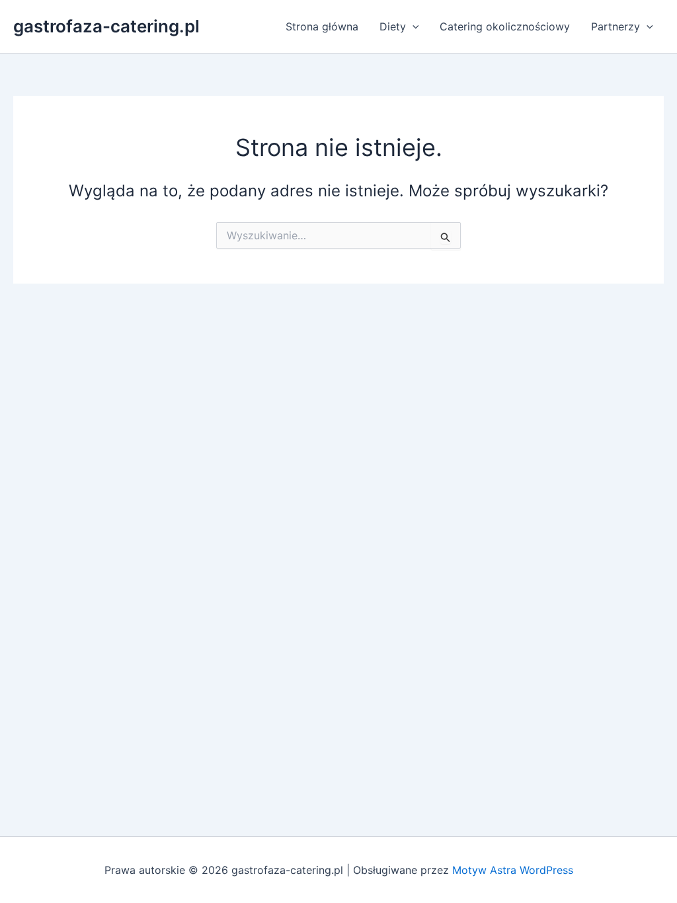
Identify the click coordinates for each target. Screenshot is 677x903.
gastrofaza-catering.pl (106, 26)
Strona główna (322, 26)
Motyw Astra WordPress (512, 870)
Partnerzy (615, 26)
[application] (412, 26)
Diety (392, 26)
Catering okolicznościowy (505, 26)
